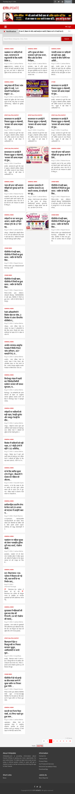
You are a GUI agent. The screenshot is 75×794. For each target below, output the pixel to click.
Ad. (28, 124)
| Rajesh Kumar (65, 226)
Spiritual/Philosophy (11, 144)
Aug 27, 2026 (8, 93)
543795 (40, 775)
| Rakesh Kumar (65, 190)
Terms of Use (43, 788)
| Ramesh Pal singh (10, 616)
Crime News (55, 211)
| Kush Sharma (18, 545)
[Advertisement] (37, 59)
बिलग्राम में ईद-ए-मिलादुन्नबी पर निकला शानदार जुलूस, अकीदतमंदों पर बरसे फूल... (12, 677)
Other (53, 111)
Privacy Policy (43, 790)
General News (9, 78)
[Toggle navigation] (5, 26)
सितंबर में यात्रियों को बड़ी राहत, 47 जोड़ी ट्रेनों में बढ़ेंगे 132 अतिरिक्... (13, 475)
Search (66, 39)
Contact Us (42, 785)
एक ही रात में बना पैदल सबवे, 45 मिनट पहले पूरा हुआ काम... (13, 743)
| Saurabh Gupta (19, 512)
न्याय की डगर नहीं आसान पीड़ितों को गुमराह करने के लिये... (60, 184)
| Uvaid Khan (64, 126)
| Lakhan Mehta (18, 93)
